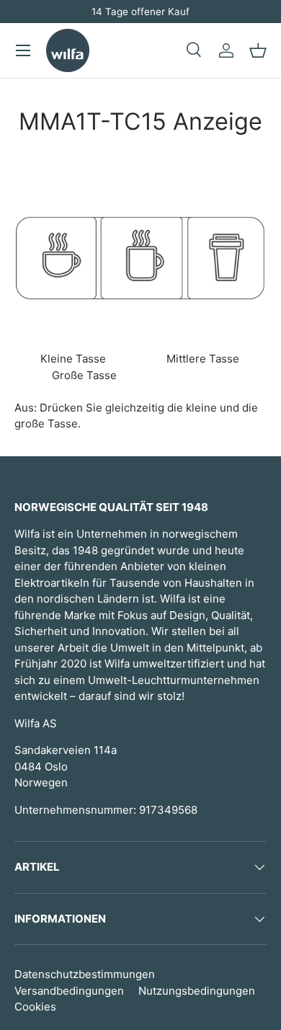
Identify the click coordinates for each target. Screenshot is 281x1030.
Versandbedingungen (69, 991)
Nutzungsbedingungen (196, 991)
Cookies (35, 1006)
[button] (258, 50)
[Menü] (23, 50)
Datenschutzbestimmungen (84, 974)
